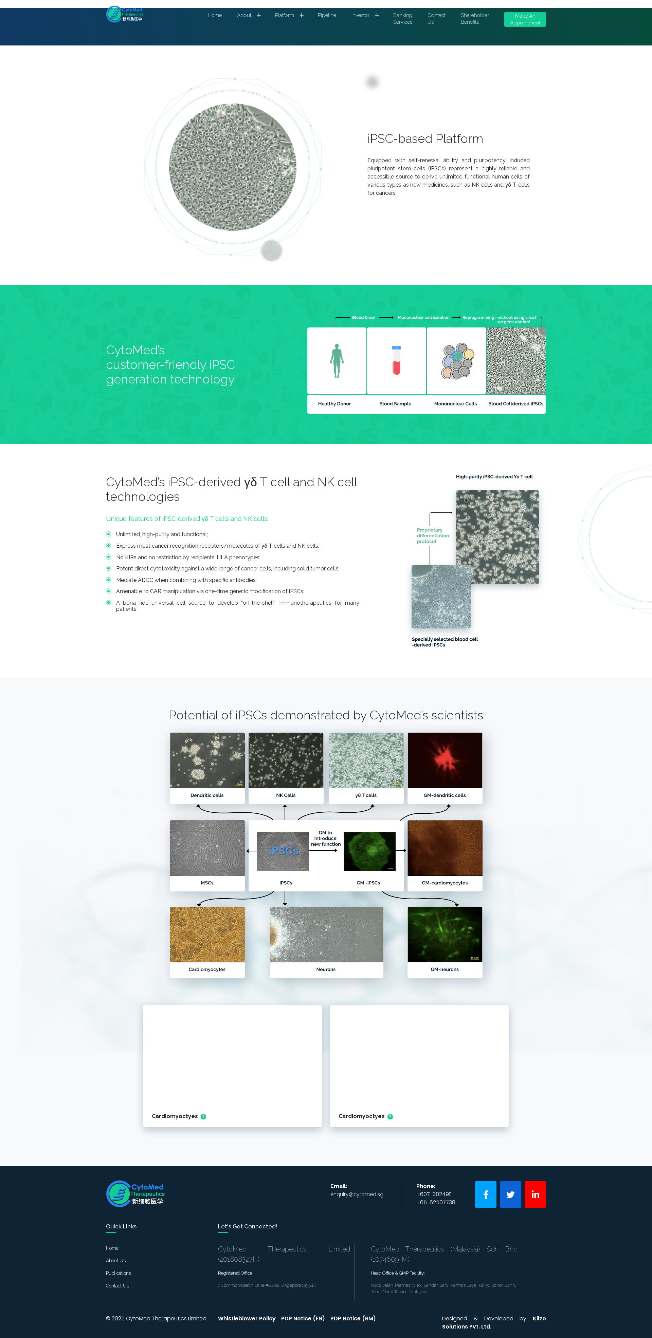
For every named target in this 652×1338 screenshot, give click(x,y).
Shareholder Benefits (475, 18)
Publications (118, 1273)
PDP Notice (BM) (353, 1318)
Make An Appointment (525, 19)
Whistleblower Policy (247, 1318)
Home (215, 15)
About (249, 17)
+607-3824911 (434, 1194)
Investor (365, 17)
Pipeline (327, 15)
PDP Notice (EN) (303, 1318)
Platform (289, 17)
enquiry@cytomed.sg (356, 1194)
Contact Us (437, 18)
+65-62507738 (435, 1202)
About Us (116, 1260)
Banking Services (402, 18)
